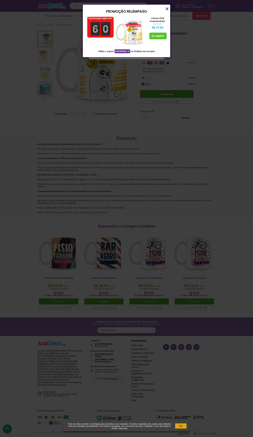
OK (180, 426)
